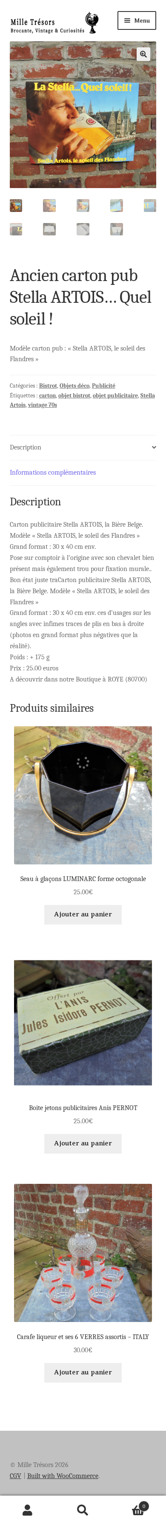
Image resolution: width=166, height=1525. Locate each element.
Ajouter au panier (83, 914)
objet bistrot (74, 395)
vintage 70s (42, 405)
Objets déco (74, 385)
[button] (143, 54)
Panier (128, 1503)
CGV (15, 1476)
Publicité (103, 385)
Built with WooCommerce (62, 1476)
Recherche (83, 1510)
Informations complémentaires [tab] (53, 472)
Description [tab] (25, 447)
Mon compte (27, 1510)
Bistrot (48, 385)
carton (47, 395)
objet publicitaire (115, 395)
